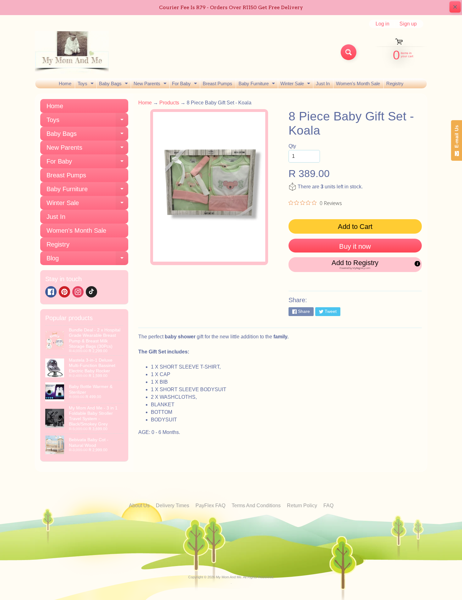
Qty (292, 146)
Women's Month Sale (358, 83)
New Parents (151, 84)
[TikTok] (91, 291)
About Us (139, 505)
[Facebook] (51, 291)
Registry (395, 83)
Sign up (408, 23)
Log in (382, 23)
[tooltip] (417, 263)
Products (169, 102)
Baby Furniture (258, 84)
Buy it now (355, 246)
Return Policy (302, 505)
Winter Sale (296, 84)
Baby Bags (114, 84)
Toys (86, 84)
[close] (455, 7)
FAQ (328, 505)
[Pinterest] (64, 291)
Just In (323, 83)
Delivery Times (172, 505)
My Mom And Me (228, 577)
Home (65, 83)
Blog (87, 260)
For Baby (185, 84)
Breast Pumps (217, 83)
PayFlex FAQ (210, 505)
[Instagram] (78, 291)
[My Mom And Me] (72, 52)
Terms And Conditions (256, 505)
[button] (355, 264)
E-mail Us (456, 138)
